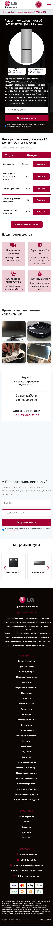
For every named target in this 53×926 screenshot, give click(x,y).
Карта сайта (45, 919)
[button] (5, 568)
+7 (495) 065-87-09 (26, 415)
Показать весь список (26, 224)
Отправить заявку (26, 118)
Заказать (41, 164)
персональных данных (26, 126)
